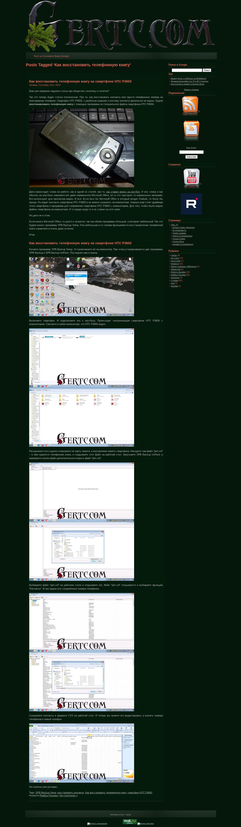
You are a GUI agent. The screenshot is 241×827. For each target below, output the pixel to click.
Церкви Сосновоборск (183, 244)
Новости (175, 264)
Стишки (174, 280)
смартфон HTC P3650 (140, 792)
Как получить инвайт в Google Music (187, 84)
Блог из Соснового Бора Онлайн (51, 56)
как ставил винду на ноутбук (123, 191)
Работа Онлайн (178, 272)
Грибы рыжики (179, 233)
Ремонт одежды (191, 90)
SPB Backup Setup (46, 792)
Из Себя (175, 258)
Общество (176, 269)
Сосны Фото (178, 241)
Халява (174, 286)
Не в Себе (176, 261)
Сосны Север (179, 239)
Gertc (122, 814)
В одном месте (179, 230)
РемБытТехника (49, 795)
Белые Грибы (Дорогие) (184, 227)
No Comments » (69, 795)
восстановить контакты (71, 792)
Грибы (174, 255)
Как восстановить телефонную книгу (105, 792)
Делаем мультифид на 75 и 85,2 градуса (189, 81)
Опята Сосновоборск (182, 236)
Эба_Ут (174, 225)
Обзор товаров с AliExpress (183, 266)
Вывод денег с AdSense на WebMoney (188, 78)
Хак (172, 283)
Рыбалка (175, 278)
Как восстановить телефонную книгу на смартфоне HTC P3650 (80, 81)
